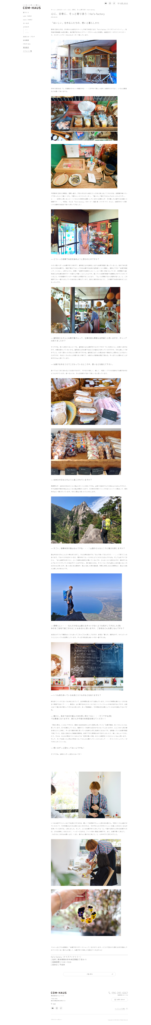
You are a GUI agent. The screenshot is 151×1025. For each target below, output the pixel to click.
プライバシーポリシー (56, 1019)
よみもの (59, 10)
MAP (54, 1003)
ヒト (65, 10)
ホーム (53, 10)
